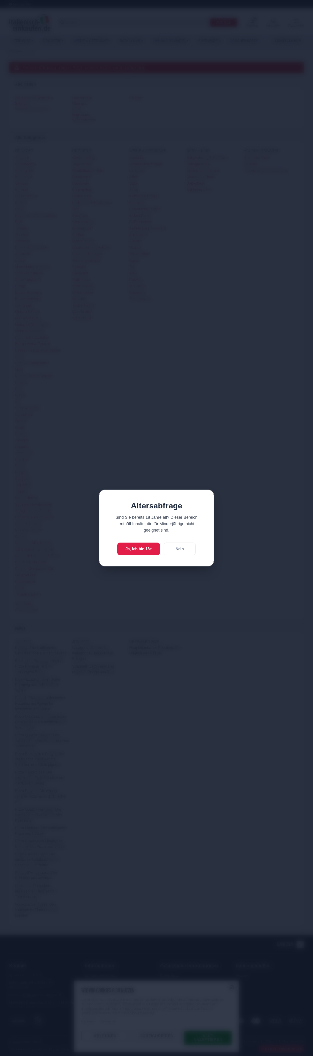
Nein (180, 549)
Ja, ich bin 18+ (139, 549)
